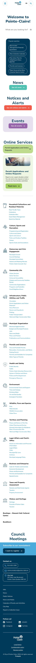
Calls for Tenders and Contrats (18, 467)
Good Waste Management (17, 217)
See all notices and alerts (17, 108)
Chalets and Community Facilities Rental (19, 281)
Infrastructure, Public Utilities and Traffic (17, 297)
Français (18, 656)
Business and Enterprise (18, 464)
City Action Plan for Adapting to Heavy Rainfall (16, 60)
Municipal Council (14, 255)
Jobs (10, 331)
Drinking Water (14, 392)
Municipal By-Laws (15, 452)
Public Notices (7, 596)
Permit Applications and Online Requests (18, 304)
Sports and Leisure (15, 236)
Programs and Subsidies (16, 287)
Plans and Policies (14, 336)
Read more (12, 186)
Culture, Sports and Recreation (17, 227)
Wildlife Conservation (16, 411)
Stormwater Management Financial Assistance (17, 47)
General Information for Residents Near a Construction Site (19, 428)
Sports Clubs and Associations (18, 243)
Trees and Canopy (14, 390)
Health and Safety (16, 363)
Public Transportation (16, 315)
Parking (11, 312)
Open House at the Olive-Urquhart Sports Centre (17, 71)
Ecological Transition (15, 397)
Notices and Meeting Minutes (18, 261)
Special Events (13, 476)
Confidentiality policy (17, 647)
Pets (10, 406)
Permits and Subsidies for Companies (20, 355)
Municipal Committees (16, 259)
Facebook (9, 622)
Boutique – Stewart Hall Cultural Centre (16, 514)
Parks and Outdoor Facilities (17, 238)
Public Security (13, 366)
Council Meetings (14, 257)
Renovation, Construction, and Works (20, 350)
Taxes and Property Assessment (17, 483)
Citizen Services (14, 273)
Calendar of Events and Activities (14, 603)
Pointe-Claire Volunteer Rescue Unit (20, 371)
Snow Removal (14, 308)
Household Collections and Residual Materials (19, 205)
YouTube (25, 626)
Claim (11, 450)
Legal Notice (17, 645)
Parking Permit (13, 352)
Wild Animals (13, 409)
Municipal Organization (18, 323)
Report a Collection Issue (11, 610)
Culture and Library (15, 233)
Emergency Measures (15, 378)
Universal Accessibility (16, 278)
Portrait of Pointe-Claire (16, 504)
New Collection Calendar (17, 54)
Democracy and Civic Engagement (17, 250)
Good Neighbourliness (16, 289)
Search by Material (14, 219)
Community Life (15, 270)
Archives (12, 455)
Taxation (12, 490)
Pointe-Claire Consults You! (17, 264)
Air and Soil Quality (15, 394)
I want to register (13, 551)
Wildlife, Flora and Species (20, 403)
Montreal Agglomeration (16, 326)
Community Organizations (17, 285)
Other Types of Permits (16, 357)
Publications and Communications (19, 338)
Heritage (12, 502)
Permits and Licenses (16, 66)
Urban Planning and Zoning (17, 425)
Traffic (11, 369)
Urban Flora (13, 413)
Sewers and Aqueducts (16, 310)
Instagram (9, 626)
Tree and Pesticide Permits (17, 348)
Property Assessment (16, 492)
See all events (16, 126)
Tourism (11, 507)
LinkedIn (24, 622)
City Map (6, 606)
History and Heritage (17, 499)
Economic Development (16, 469)
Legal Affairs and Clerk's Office (19, 439)
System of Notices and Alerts (18, 373)
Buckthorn (7, 522)
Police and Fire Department (17, 376)
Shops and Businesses (16, 471)
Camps (11, 240)
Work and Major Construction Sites (20, 317)
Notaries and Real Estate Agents (19, 488)
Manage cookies (18, 650)
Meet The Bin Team (14, 210)
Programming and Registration (18, 231)
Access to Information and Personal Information (20, 444)
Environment (14, 384)
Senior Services (14, 276)
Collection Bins (13, 214)
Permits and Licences (17, 345)
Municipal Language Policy (17, 457)
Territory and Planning (18, 420)
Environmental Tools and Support (19, 388)
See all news (17, 87)
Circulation (12, 301)
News (5, 593)
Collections (12, 212)
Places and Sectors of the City (18, 423)
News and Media (14, 333)
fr (26, 3)
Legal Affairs (13, 448)
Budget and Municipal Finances (18, 329)
